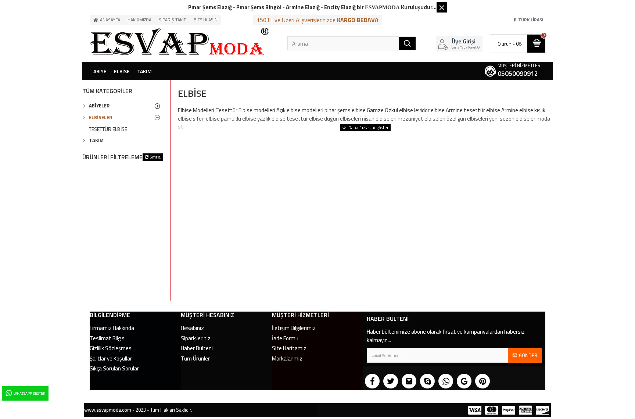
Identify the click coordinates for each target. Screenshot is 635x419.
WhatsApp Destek (29, 393)
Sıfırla (155, 156)
